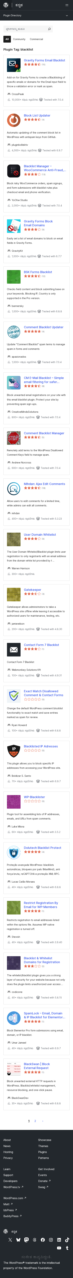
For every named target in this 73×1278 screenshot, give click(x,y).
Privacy (8, 1158)
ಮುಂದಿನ (43, 1121)
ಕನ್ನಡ (14, 1231)
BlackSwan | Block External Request (37, 1066)
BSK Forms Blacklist (38, 272)
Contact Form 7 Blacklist (41, 645)
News (7, 1146)
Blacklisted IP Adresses (41, 746)
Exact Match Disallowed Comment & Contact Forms (43, 693)
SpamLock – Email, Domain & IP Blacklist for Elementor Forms (43, 1015)
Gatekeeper (32, 590)
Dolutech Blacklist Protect (42, 848)
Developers (10, 1181)
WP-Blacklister (34, 797)
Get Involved (46, 1169)
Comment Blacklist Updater (43, 327)
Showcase (44, 1140)
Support (8, 1175)
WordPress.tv (13, 1187)
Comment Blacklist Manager (44, 433)
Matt (8, 1204)
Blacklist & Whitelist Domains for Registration (42, 960)
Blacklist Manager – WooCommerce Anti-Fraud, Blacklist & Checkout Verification (44, 168)
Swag (43, 1187)
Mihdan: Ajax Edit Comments (44, 484)
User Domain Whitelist (40, 534)
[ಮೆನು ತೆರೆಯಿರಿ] (67, 5)
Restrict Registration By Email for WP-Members (41, 905)
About (7, 1140)
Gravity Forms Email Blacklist (44, 60)
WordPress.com (14, 1198)
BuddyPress (12, 1216)
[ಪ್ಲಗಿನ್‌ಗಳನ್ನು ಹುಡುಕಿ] (49, 29)
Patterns (43, 1158)
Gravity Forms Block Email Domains (38, 223)
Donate (44, 1181)
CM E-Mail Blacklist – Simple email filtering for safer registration (44, 380)
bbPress (10, 1210)
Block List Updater (37, 115)
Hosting (8, 1152)
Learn (6, 1169)
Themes (43, 1146)
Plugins (42, 1152)
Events (42, 1175)
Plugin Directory (12, 15)
